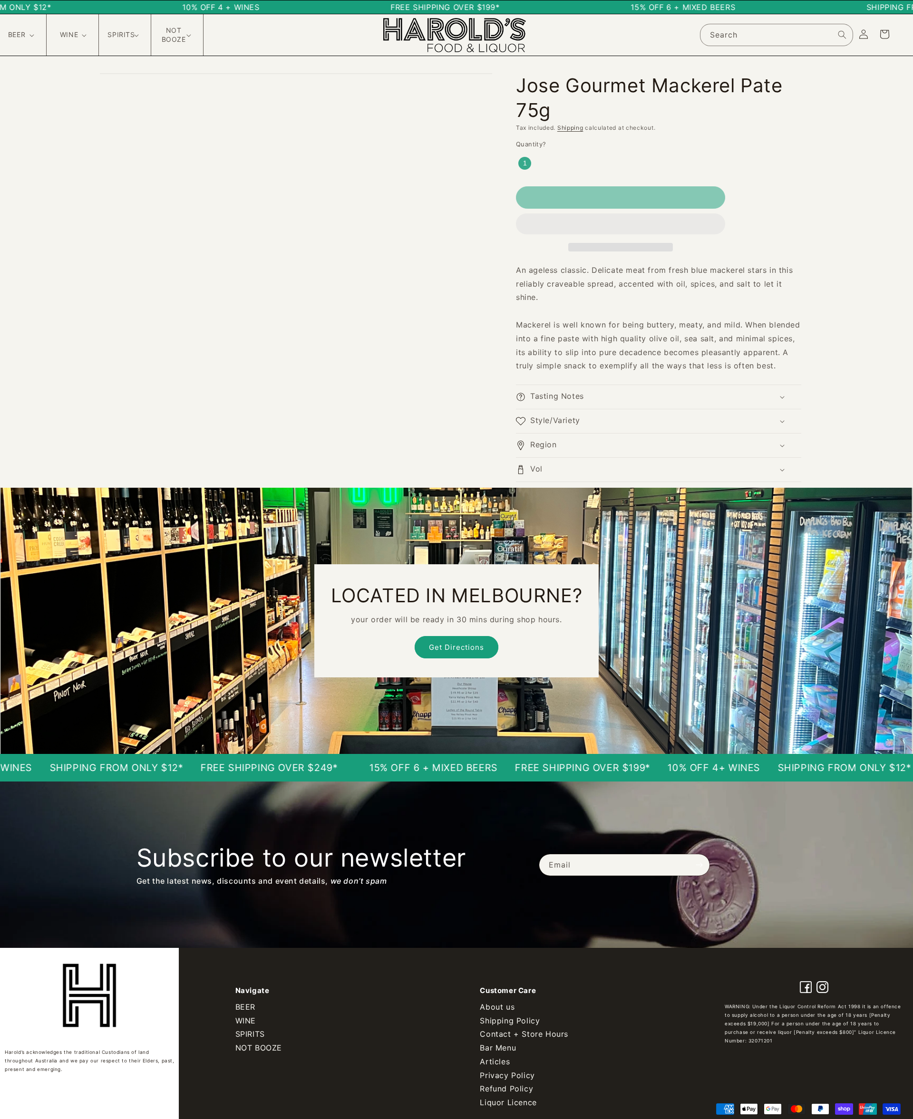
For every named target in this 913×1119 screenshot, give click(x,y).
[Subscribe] (699, 865)
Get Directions (456, 647)
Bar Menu (498, 1047)
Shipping (570, 127)
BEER (245, 1007)
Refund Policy (506, 1088)
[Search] (842, 34)
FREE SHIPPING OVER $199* (496, 767)
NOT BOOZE (258, 1047)
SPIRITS (250, 1034)
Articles (495, 1061)
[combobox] (776, 35)
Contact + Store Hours (524, 1034)
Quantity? (531, 144)
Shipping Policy (510, 1020)
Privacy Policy (507, 1075)
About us (497, 1007)
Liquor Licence (508, 1102)
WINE (245, 1020)
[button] (620, 224)
